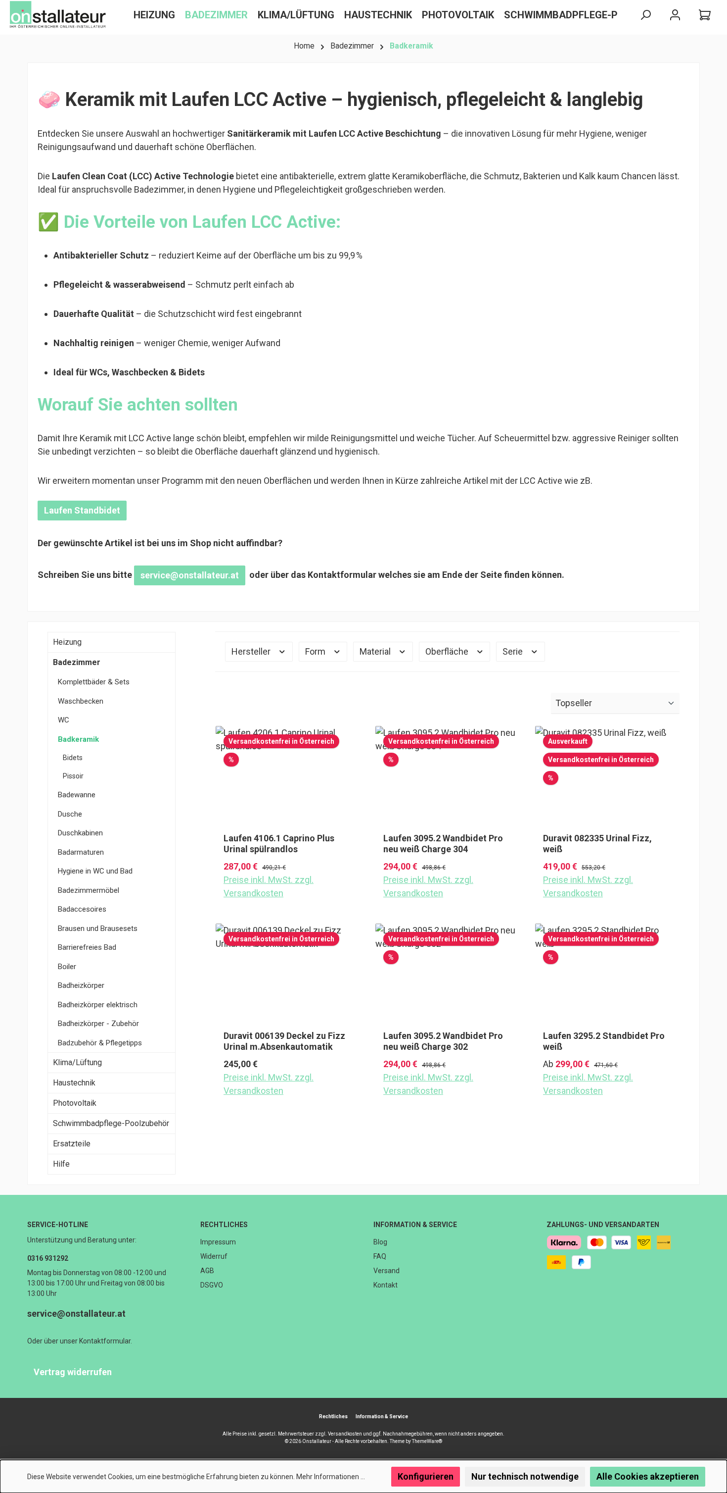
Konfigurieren (426, 1476)
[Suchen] (645, 15)
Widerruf (213, 1256)
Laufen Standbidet (82, 510)
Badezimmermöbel (88, 890)
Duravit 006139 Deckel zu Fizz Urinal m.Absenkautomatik (284, 1041)
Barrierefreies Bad (87, 947)
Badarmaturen (81, 852)
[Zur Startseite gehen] (59, 15)
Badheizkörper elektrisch (97, 1004)
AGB (207, 1271)
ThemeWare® (427, 1441)
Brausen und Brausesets (97, 928)
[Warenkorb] (704, 15)
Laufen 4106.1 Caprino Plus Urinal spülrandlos (279, 843)
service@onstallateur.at (189, 575)
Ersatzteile (72, 1143)
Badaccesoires (82, 909)
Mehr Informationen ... (330, 1477)
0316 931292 (47, 1258)
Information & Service (415, 1225)
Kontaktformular (105, 1341)
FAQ (379, 1256)
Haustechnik (74, 1082)
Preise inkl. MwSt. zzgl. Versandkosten (269, 886)
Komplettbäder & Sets (94, 681)
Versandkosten (345, 1434)
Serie (513, 651)
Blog (380, 1242)
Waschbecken (80, 701)
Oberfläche (447, 651)
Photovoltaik (74, 1103)
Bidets (73, 758)
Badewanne (76, 794)
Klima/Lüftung (77, 1062)
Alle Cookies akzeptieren (647, 1476)
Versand (386, 1271)
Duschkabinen (80, 832)
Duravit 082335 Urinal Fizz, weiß (597, 843)
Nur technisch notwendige (525, 1476)
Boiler (67, 966)
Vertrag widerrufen (73, 1372)
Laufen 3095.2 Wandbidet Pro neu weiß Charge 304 (443, 843)
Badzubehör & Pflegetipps (100, 1042)
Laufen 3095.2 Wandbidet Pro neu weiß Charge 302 (443, 1041)
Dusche (70, 814)
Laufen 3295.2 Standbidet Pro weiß (604, 1041)
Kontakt (385, 1285)
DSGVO (211, 1285)
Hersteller (252, 651)
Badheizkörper (81, 985)
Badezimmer (76, 662)
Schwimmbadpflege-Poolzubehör (111, 1123)
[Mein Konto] (675, 15)
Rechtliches (224, 1225)
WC (63, 720)
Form (316, 651)
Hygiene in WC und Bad (95, 871)
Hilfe (61, 1164)
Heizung (67, 642)
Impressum (218, 1242)
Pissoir (73, 776)
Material (376, 651)
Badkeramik (78, 739)
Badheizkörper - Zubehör (98, 1023)
